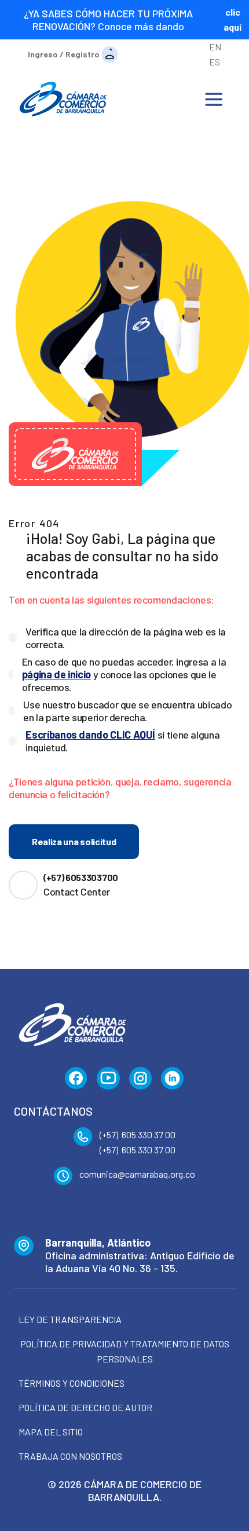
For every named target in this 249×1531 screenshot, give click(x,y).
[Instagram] (140, 1078)
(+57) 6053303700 (80, 877)
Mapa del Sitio (51, 1431)
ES (214, 61)
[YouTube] (108, 1078)
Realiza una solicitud (74, 841)
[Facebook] (76, 1078)
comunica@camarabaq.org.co (137, 1173)
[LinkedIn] (172, 1078)
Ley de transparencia (70, 1319)
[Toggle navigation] (213, 99)
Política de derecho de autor (85, 1407)
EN (215, 46)
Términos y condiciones (71, 1383)
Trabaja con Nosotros (70, 1455)
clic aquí (232, 19)
